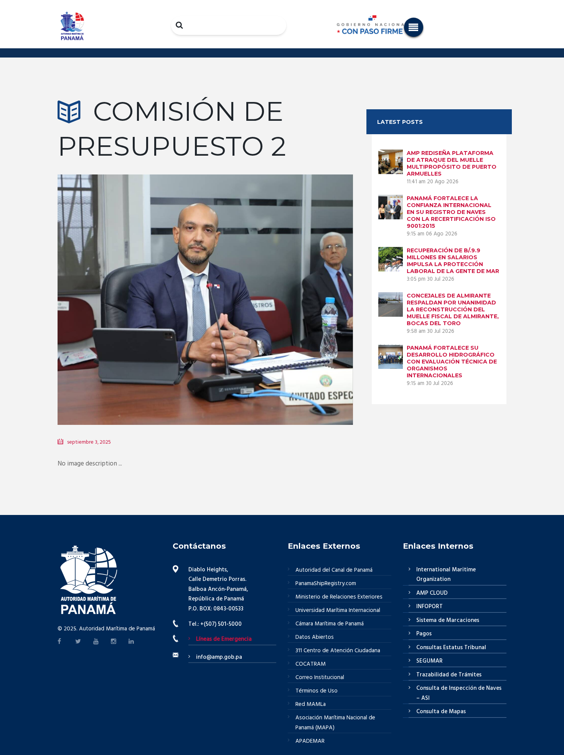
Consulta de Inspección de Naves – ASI (458, 693)
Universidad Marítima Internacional (337, 610)
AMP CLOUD (432, 593)
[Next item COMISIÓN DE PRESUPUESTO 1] (279, 288)
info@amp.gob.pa (219, 657)
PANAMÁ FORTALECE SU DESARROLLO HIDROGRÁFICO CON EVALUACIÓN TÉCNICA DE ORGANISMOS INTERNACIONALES (452, 361)
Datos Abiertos (314, 637)
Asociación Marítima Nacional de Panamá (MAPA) (335, 722)
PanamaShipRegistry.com (325, 583)
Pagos (424, 633)
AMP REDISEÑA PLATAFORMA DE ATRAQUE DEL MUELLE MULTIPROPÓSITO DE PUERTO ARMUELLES (451, 163)
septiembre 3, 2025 (89, 442)
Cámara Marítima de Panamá (329, 623)
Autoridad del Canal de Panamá (334, 570)
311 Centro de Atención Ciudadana (337, 650)
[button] (413, 27)
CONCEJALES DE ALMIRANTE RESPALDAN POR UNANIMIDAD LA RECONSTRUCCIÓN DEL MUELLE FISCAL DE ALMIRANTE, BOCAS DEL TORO (453, 309)
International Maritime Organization (446, 574)
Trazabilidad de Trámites (449, 674)
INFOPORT (429, 606)
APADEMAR (310, 741)
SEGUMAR (429, 661)
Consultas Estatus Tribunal (451, 647)
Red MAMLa (310, 704)
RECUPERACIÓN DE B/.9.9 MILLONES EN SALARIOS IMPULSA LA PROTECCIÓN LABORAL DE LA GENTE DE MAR (453, 261)
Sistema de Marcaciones (447, 620)
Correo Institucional (319, 677)
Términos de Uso (316, 691)
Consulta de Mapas (441, 711)
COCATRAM (310, 664)
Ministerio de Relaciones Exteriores (339, 597)
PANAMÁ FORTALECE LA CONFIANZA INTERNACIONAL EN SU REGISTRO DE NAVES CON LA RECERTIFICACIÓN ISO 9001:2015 (451, 212)
